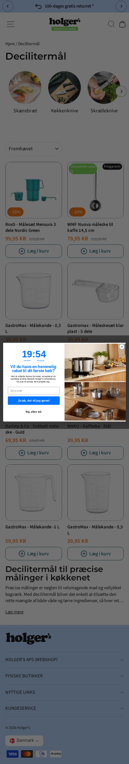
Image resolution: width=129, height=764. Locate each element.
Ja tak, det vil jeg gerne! (34, 400)
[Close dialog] (122, 347)
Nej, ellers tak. (34, 411)
